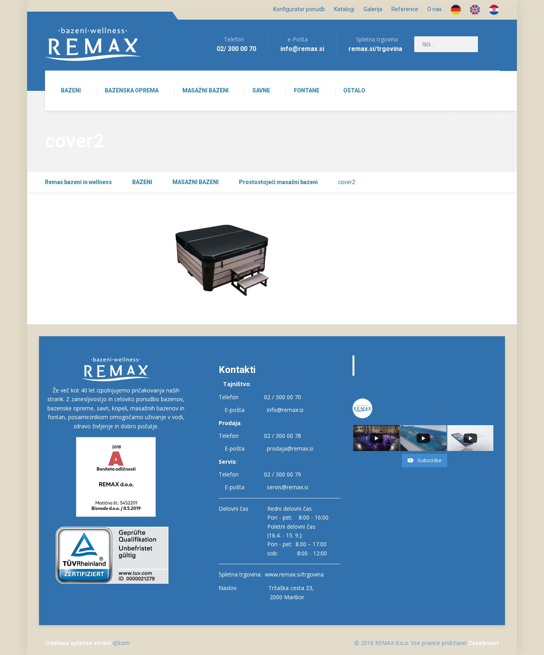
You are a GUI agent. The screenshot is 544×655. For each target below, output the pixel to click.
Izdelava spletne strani (78, 643)
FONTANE (306, 90)
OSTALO (354, 90)
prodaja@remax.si (290, 448)
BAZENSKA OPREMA (132, 90)
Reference (404, 9)
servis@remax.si (287, 487)
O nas (434, 9)
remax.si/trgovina (375, 49)
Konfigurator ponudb (299, 9)
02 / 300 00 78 (282, 435)
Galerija (373, 9)
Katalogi (344, 9)
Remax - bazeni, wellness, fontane (419, 366)
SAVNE (261, 90)
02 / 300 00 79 (282, 474)
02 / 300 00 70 (282, 397)
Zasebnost (483, 643)
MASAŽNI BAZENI (205, 90)
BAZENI (71, 90)
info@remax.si (285, 410)
